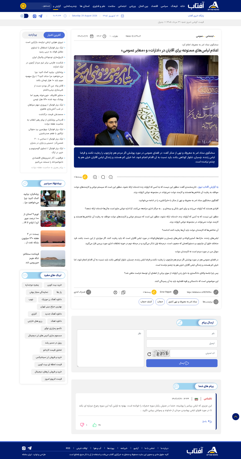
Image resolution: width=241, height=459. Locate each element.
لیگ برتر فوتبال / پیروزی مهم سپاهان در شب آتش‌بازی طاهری (45, 107)
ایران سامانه (27, 454)
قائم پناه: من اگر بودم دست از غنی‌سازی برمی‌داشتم (48, 88)
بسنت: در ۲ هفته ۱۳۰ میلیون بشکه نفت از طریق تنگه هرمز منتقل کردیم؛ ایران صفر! (30, 238)
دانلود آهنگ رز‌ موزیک (52, 299)
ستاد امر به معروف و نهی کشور (182, 302)
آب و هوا (97, 448)
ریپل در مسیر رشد (53, 343)
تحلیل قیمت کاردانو (52, 350)
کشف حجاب (146, 302)
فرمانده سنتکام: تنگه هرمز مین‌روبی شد (31, 258)
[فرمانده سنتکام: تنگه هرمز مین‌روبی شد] (52, 258)
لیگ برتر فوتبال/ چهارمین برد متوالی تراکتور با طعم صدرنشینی (45, 131)
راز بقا (59, 292)
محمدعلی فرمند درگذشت (51, 114)
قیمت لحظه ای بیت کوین (50, 364)
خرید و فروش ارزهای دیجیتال (48, 372)
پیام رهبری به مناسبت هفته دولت (47, 167)
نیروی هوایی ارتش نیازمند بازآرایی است (44, 42)
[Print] (115, 292)
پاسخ (204, 421)
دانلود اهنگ (56, 321)
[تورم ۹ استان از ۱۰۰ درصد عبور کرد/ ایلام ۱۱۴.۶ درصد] (52, 218)
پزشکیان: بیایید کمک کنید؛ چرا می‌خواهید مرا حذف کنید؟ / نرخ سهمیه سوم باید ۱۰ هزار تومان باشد (44, 76)
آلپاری (34, 314)
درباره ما (164, 448)
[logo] (204, 5)
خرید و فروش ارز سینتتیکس (49, 357)
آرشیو (136, 448)
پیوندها (110, 448)
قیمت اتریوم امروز (53, 379)
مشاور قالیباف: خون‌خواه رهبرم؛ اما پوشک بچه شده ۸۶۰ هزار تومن (46, 97)
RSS (68, 448)
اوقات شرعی (81, 448)
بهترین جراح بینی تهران (51, 307)
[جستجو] (23, 6)
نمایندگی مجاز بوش (38, 292)
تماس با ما (150, 448)
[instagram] (34, 16)
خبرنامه (123, 448)
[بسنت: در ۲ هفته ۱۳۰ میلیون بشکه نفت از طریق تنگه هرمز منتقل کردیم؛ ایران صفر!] (52, 238)
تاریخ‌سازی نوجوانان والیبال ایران (47, 57)
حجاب (160, 302)
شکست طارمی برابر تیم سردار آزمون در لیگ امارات (44, 65)
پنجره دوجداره (32, 285)
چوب (31, 299)
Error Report (165, 292)
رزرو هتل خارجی (35, 321)
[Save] (123, 292)
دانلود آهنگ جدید (53, 314)
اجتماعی (210, 36)
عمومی (199, 36)
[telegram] (40, 16)
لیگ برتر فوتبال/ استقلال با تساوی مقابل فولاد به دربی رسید (47, 50)
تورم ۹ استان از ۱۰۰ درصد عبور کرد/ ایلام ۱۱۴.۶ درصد (31, 218)
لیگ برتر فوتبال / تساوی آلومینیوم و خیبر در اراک (46, 150)
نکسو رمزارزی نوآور (53, 328)
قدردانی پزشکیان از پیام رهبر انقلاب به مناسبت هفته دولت (45, 122)
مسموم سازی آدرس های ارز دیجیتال (45, 335)
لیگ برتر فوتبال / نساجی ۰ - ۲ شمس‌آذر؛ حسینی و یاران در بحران (46, 141)
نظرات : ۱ (114, 36)
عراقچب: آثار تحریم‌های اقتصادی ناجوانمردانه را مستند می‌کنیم (47, 160)
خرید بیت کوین (54, 285)
